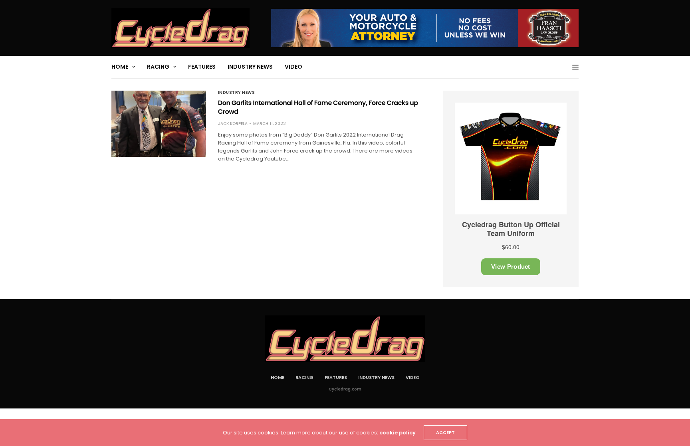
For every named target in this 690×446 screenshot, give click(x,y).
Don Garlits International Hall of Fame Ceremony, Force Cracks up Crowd (318, 107)
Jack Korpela (233, 124)
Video (293, 67)
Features (202, 67)
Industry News (250, 67)
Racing (158, 67)
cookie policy (397, 432)
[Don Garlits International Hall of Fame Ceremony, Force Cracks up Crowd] (158, 124)
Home (119, 67)
